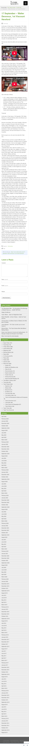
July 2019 (4, 595)
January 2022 (5, 525)
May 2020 (4, 572)
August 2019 (5, 593)
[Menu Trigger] (25, 3)
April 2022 (4, 518)
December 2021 (5, 528)
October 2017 (5, 644)
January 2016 (5, 693)
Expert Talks (6, 343)
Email (5, 285)
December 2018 (5, 611)
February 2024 (5, 470)
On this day (18, 7)
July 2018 (4, 623)
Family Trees (8, 374)
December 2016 (5, 667)
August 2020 (5, 565)
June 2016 (4, 681)
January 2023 (5, 497)
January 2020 (5, 581)
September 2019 (5, 590)
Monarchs (7, 389)
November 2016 (5, 669)
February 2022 (5, 523)
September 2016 (5, 674)
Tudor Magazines (14, 740)
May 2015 (4, 711)
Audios (6, 365)
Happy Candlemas (6, 312)
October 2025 (5, 425)
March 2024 (4, 467)
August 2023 (5, 481)
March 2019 (4, 604)
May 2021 (4, 544)
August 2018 (5, 621)
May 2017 (4, 655)
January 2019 (5, 609)
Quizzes (5, 361)
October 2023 (5, 477)
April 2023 (4, 491)
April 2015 (4, 714)
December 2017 (5, 639)
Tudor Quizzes (6, 742)
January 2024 (5, 472)
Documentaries (8, 371)
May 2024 (4, 463)
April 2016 (4, 686)
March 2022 (4, 521)
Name (5, 279)
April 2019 (4, 602)
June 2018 (4, 625)
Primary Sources (9, 376)
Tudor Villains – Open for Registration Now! (12, 314)
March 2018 (4, 632)
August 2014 (5, 732)
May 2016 (4, 683)
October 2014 (5, 727)
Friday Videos (6, 346)
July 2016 (4, 679)
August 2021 (5, 537)
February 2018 (5, 635)
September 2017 (5, 646)
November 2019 (5, 586)
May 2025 (4, 435)
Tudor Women (8, 406)
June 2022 (4, 514)
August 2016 (5, 676)
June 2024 (4, 460)
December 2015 (5, 695)
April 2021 (4, 546)
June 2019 (4, 597)
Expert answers (9, 373)
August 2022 (5, 509)
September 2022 (5, 507)
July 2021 (4, 539)
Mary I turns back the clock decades (10, 336)
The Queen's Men (9, 395)
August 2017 (5, 648)
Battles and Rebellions (10, 367)
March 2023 (4, 493)
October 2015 (5, 700)
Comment (4, 263)
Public (4, 359)
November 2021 (5, 530)
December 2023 (5, 474)
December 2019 (5, 583)
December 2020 (5, 556)
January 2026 (5, 421)
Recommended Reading (11, 378)
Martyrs (7, 388)
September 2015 (5, 702)
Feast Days (6, 345)
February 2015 (5, 718)
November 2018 (5, 614)
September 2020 (5, 563)
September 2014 (5, 730)
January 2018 (5, 637)
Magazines (6, 350)
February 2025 (5, 442)
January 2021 (5, 553)
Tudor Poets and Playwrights (12, 404)
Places (5, 358)
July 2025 (4, 432)
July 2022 (4, 511)
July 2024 (4, 458)
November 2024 (5, 449)
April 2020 (4, 574)
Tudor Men (7, 402)
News (4, 354)
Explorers (7, 386)
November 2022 (5, 502)
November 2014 (5, 725)
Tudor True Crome (7, 410)
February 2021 (5, 551)
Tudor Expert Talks (15, 742)
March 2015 (4, 716)
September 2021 (5, 535)
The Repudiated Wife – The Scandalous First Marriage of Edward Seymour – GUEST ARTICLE (14, 309)
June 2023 (4, 486)
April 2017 (4, 658)
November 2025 (5, 423)
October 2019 (5, 588)
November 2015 (5, 697)
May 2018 (4, 628)
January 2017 (5, 665)
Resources (5, 363)
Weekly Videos (23, 740)
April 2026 (4, 416)
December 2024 (5, 446)
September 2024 (5, 453)
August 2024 (5, 456)
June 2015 (4, 709)
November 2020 (5, 558)
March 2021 (4, 549)
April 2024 (4, 465)
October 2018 (5, 616)
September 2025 (5, 428)
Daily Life (7, 369)
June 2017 (4, 653)
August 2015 (5, 704)
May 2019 (4, 600)
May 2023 (4, 488)
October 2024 (5, 451)
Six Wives (7, 391)
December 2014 (5, 723)
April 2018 (4, 630)
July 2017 (4, 651)
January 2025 (5, 444)
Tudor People (6, 384)
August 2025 (5, 430)
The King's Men (9, 393)
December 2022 (5, 500)
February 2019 (5, 607)
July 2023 (4, 484)
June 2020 (4, 569)
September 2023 (5, 479)
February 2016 (5, 690)
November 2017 (5, 642)
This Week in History (8, 380)
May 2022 (4, 516)
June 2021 (4, 542)
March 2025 (4, 439)
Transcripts (6, 382)
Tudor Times (6, 408)
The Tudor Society (11, 7)
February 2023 (5, 495)
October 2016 (5, 672)
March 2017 (4, 660)
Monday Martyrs (7, 352)
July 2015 (4, 707)
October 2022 (5, 504)
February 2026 (5, 418)
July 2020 (4, 567)
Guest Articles (6, 348)
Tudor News (6, 740)
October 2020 (5, 560)
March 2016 (4, 688)
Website (3, 291)
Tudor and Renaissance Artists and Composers (16, 397)
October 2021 (5, 532)
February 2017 (5, 662)
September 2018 (5, 618)
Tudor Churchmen (9, 400)
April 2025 (4, 437)
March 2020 (4, 576)
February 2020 (5, 579)
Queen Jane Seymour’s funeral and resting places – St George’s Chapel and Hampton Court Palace (14, 332)
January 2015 (5, 721)
